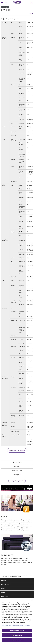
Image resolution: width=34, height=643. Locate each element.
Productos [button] (3, 580)
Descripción (16, 462)
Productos (5, 576)
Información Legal (6, 625)
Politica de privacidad (17, 625)
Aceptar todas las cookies (17, 640)
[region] (17, 620)
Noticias (3, 588)
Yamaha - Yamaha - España (7, 575)
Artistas (3, 593)
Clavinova (11, 576)
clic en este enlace (20, 622)
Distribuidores (4, 597)
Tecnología (16, 466)
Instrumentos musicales (21, 575)
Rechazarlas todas (17, 635)
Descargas (16, 475)
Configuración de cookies (17, 630)
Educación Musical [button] (5, 584)
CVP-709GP (18, 576)
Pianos (29, 575)
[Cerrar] (32, 600)
